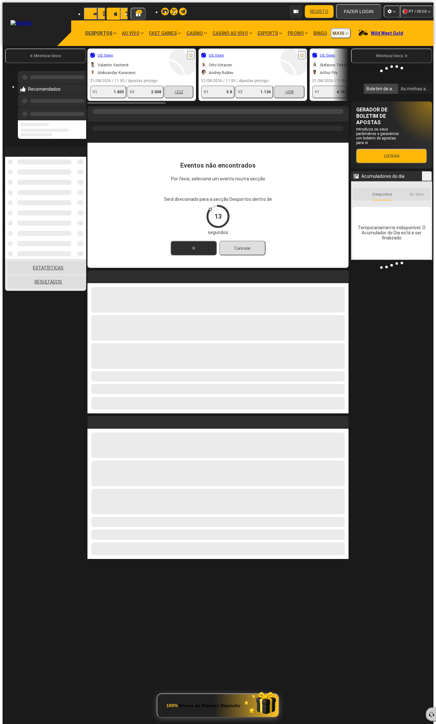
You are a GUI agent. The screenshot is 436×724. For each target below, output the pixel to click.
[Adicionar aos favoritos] (191, 55)
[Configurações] (392, 11)
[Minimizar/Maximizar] (427, 176)
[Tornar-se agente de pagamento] (295, 11)
